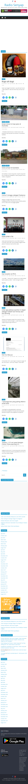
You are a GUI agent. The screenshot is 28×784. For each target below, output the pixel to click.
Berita (3, 307)
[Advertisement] (14, 34)
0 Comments (19, 83)
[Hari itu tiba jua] (14, 337)
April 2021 (3, 549)
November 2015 (4, 588)
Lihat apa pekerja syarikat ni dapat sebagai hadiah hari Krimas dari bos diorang (14, 311)
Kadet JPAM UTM (7, 236)
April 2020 (3, 553)
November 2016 (4, 578)
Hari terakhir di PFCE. (9, 274)
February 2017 (4, 572)
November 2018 (4, 566)
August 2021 (3, 547)
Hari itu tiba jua (7, 355)
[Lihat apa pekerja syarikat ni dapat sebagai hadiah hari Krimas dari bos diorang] (14, 295)
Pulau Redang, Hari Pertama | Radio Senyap (10, 643)
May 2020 (3, 551)
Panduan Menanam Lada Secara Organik (9, 520)
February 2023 (4, 541)
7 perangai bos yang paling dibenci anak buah (13, 402)
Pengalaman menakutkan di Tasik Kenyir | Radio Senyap (13, 646)
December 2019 (4, 555)
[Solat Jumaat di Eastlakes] (14, 150)
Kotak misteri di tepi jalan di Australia (11, 125)
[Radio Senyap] (2, 17)
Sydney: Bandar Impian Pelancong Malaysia (10, 526)
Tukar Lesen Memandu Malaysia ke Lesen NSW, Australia (13, 516)
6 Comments (19, 405)
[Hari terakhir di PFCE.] (14, 259)
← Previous (4, 470)
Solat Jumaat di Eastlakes (10, 168)
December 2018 (4, 564)
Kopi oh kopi (8, 81)
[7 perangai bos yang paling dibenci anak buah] (14, 377)
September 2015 (4, 592)
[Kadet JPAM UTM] (14, 218)
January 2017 (3, 574)
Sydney (7, 122)
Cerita (3, 79)
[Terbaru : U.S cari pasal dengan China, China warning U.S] (14, 427)
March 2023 (3, 539)
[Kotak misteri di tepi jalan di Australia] (14, 106)
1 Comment (18, 196)
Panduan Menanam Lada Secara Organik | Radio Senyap (13, 638)
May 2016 (3, 580)
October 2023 (4, 535)
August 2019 (3, 559)
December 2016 (4, 576)
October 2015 (4, 590)
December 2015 (4, 586)
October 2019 (4, 557)
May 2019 (3, 561)
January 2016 (3, 584)
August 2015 (3, 594)
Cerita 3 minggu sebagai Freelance (13, 195)
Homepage (3, 653)
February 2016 (4, 582)
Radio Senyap (14, 5)
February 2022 (4, 545)
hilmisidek (13, 83)
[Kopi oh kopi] (14, 54)
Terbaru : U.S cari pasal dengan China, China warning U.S (12, 443)
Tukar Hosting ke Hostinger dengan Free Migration (11, 518)
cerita (3, 85)
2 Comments (19, 356)
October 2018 (4, 568)
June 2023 (3, 537)
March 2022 (3, 543)
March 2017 (3, 570)
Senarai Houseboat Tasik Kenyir (7, 647)
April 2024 (3, 533)
